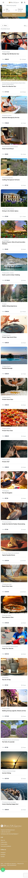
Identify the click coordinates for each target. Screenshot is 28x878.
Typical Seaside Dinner (8, 555)
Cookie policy (4, 842)
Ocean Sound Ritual (8, 148)
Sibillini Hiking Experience (9, 306)
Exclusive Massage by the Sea (10, 117)
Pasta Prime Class (7, 586)
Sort (25, 25)
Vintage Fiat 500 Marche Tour (10, 54)
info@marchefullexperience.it (8, 830)
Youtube (3, 856)
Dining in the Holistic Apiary (10, 211)
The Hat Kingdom (7, 493)
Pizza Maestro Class (7, 617)
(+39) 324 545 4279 (5, 832)
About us (3, 840)
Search (14, 14)
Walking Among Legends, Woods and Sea (14, 710)
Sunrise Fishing (6, 773)
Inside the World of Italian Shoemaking (13, 524)
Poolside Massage (7, 368)
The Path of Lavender (8, 742)
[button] (22, 2)
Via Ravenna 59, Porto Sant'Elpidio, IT (9, 834)
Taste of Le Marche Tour (9, 86)
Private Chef (5, 461)
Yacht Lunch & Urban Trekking (11, 275)
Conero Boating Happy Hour (10, 804)
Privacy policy (4, 844)
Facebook (3, 854)
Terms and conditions (6, 846)
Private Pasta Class (7, 399)
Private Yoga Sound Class (9, 337)
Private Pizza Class (7, 430)
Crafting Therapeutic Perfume (11, 180)
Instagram (3, 852)
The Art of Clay (6, 679)
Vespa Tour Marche (7, 648)
